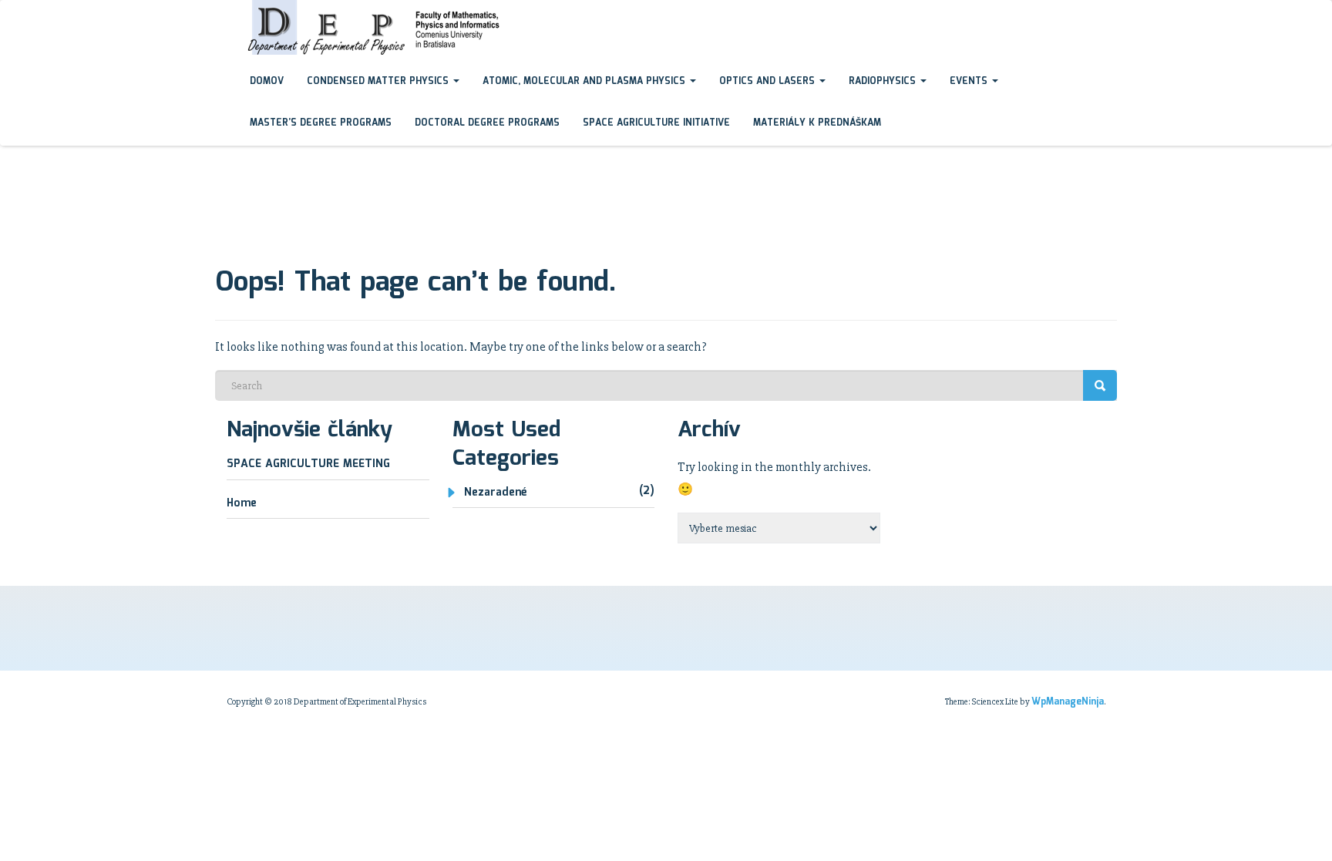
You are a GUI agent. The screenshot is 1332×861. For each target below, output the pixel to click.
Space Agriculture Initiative (656, 123)
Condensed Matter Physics (379, 81)
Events (970, 81)
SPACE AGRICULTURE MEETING (308, 464)
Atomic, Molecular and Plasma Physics (585, 81)
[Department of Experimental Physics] (226, 14)
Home (242, 503)
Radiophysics (884, 81)
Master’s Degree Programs (321, 123)
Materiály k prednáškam (817, 123)
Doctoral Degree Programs (487, 123)
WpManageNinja (1067, 702)
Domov (267, 81)
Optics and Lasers (768, 81)
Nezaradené (495, 492)
